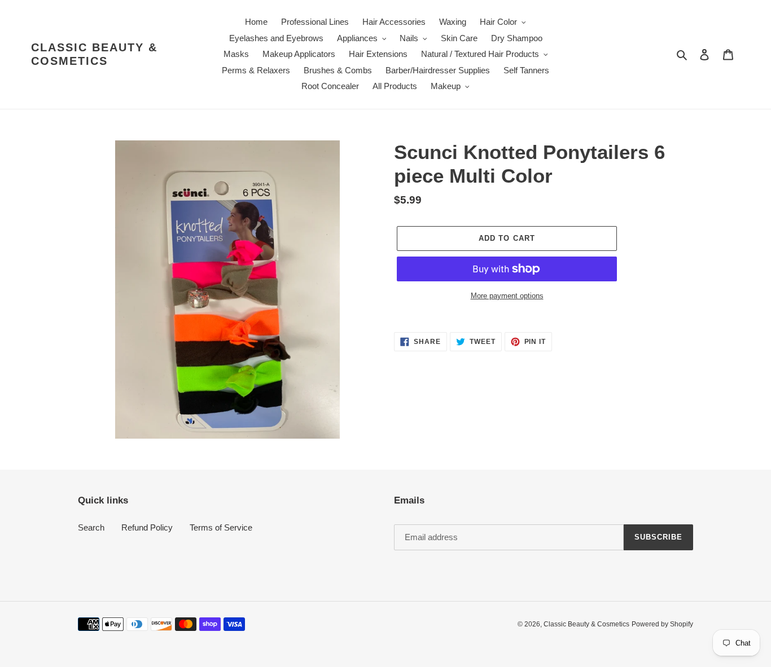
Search (91, 527)
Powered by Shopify (662, 624)
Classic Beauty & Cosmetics (94, 54)
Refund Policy (147, 527)
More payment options (507, 295)
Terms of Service (221, 527)
